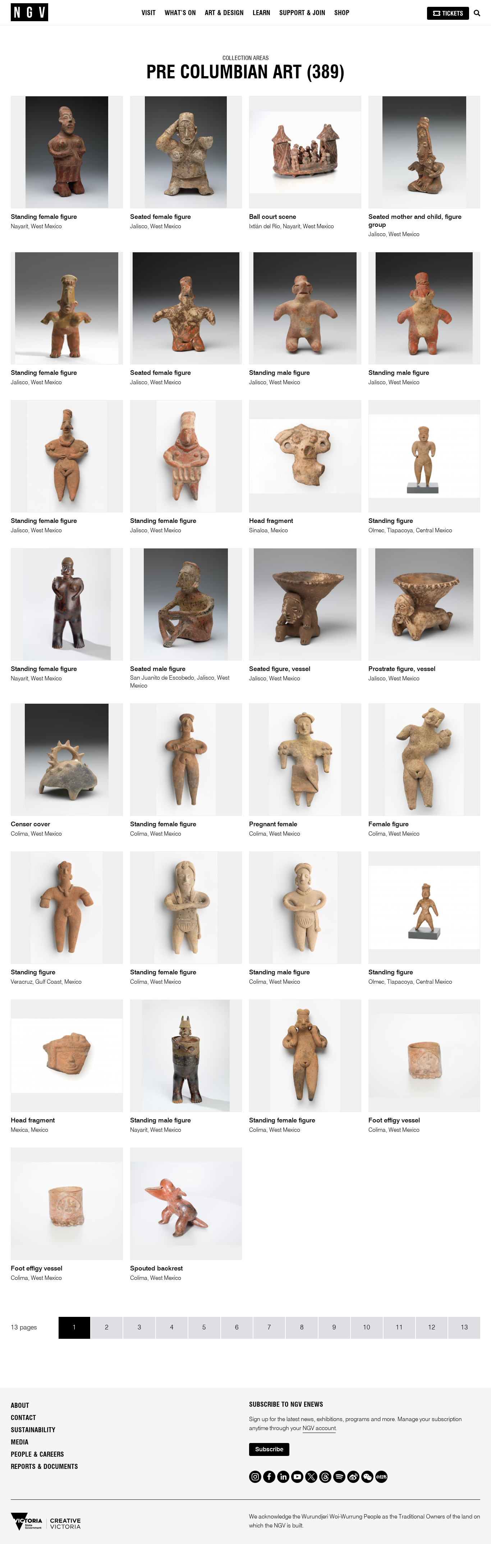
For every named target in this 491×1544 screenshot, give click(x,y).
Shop (341, 13)
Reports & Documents (44, 1467)
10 (366, 1327)
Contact (23, 1418)
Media (19, 1442)
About (20, 1406)
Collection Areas (245, 58)
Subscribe (269, 1450)
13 (464, 1327)
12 (431, 1327)
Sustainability (33, 1430)
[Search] (477, 13)
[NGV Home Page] (29, 12)
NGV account (319, 1429)
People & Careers (37, 1455)
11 (399, 1327)
